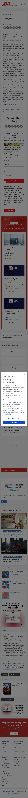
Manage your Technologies (14, 418)
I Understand (14, 422)
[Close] (25, 374)
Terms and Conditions (14, 403)
